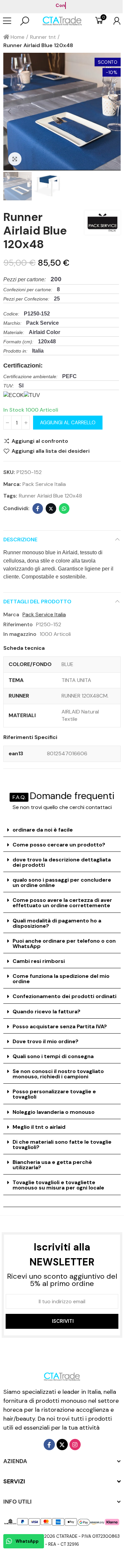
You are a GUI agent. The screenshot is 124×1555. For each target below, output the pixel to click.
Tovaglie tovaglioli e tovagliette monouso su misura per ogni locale (58, 1185)
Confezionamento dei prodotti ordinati (64, 996)
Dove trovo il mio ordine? (45, 1041)
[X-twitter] (62, 1444)
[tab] (62, 830)
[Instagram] (75, 1444)
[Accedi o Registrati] (113, 21)
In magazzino (19, 634)
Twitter (51, 508)
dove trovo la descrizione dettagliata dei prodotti (62, 862)
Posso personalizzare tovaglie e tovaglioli (54, 1094)
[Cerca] (24, 21)
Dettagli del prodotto (37, 601)
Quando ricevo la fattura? (46, 1011)
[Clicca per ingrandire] (14, 159)
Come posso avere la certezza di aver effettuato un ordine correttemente (62, 903)
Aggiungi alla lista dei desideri (51, 451)
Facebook (37, 508)
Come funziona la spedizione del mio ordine (61, 979)
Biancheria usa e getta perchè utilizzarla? (52, 1165)
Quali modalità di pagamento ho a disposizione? (57, 923)
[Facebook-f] (49, 1444)
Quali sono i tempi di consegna (53, 1056)
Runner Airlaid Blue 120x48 (50, 495)
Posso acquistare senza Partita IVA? (60, 1026)
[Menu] (10, 21)
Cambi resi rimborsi (39, 961)
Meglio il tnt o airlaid (39, 1126)
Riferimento (18, 624)
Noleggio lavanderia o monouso (54, 1112)
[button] (10, 111)
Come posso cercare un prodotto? (59, 844)
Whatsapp (64, 508)
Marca (11, 614)
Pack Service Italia (44, 484)
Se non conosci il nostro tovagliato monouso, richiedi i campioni (58, 1074)
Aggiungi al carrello (68, 422)
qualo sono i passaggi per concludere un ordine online (62, 882)
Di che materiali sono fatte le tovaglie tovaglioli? (62, 1144)
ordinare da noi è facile (43, 829)
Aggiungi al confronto (40, 441)
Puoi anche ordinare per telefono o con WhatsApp (64, 943)
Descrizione (20, 539)
